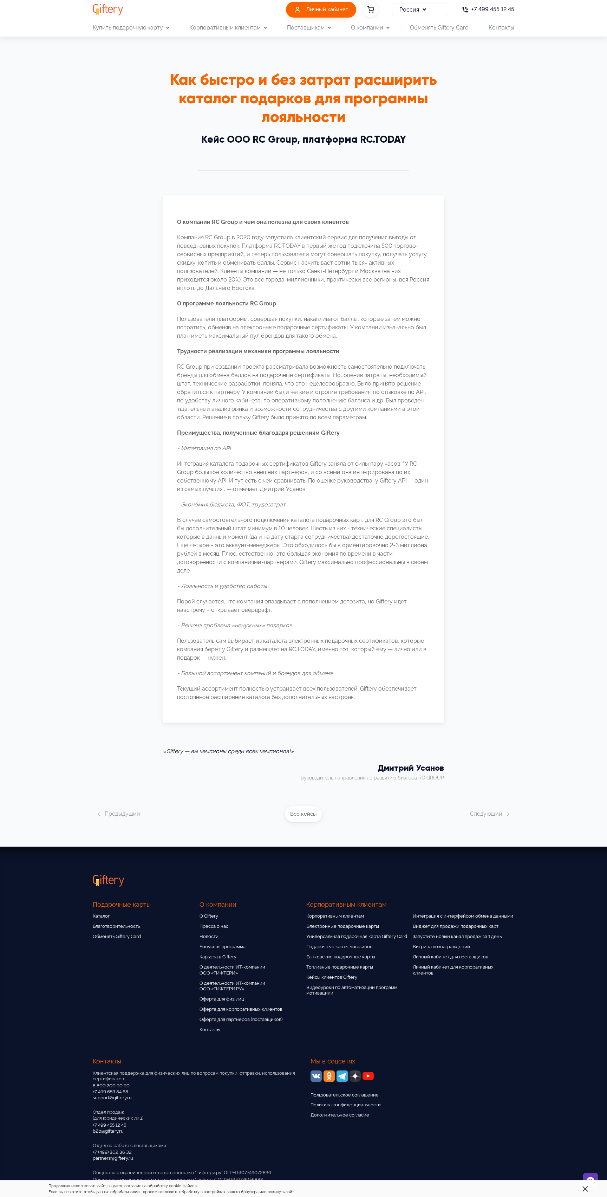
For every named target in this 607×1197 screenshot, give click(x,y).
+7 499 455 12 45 (109, 1125)
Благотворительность (116, 926)
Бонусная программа (223, 946)
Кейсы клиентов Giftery (331, 977)
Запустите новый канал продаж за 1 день (457, 936)
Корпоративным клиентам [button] (225, 27)
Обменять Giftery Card (439, 27)
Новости (209, 936)
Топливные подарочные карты (339, 967)
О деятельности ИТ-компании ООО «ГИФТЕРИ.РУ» (232, 986)
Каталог (101, 916)
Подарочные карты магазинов (339, 946)
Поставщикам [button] (306, 27)
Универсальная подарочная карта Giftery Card (356, 936)
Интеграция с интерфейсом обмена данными (463, 916)
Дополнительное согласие (340, 1115)
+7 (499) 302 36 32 (112, 1152)
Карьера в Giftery (218, 956)
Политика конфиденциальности (346, 1104)
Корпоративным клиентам (335, 916)
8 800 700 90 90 (111, 1085)
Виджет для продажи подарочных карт (455, 926)
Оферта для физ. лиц (222, 999)
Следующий (487, 813)
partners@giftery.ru (113, 1158)
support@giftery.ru (112, 1097)
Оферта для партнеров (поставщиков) (241, 1019)
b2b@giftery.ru (108, 1131)
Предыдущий (121, 813)
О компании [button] (367, 27)
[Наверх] (22, 1174)
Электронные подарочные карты (342, 926)
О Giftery (209, 916)
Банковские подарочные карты (340, 956)
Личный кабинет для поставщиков (450, 956)
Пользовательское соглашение (345, 1095)
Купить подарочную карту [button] (128, 27)
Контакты (501, 27)
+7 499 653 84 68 (110, 1091)
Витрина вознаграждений (441, 946)
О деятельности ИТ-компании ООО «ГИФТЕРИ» (232, 970)
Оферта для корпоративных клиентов (241, 1009)
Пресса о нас (214, 926)
